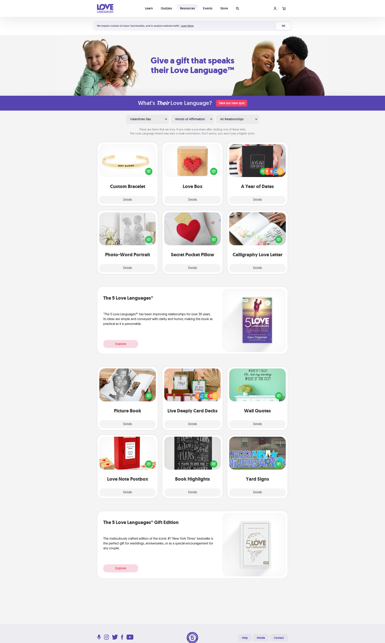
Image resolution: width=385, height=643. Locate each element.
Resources (187, 8)
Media (261, 638)
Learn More (187, 25)
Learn (149, 8)
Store (224, 8)
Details (127, 199)
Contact (279, 638)
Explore (120, 344)
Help (245, 638)
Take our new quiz (232, 103)
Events (207, 8)
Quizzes (166, 8)
